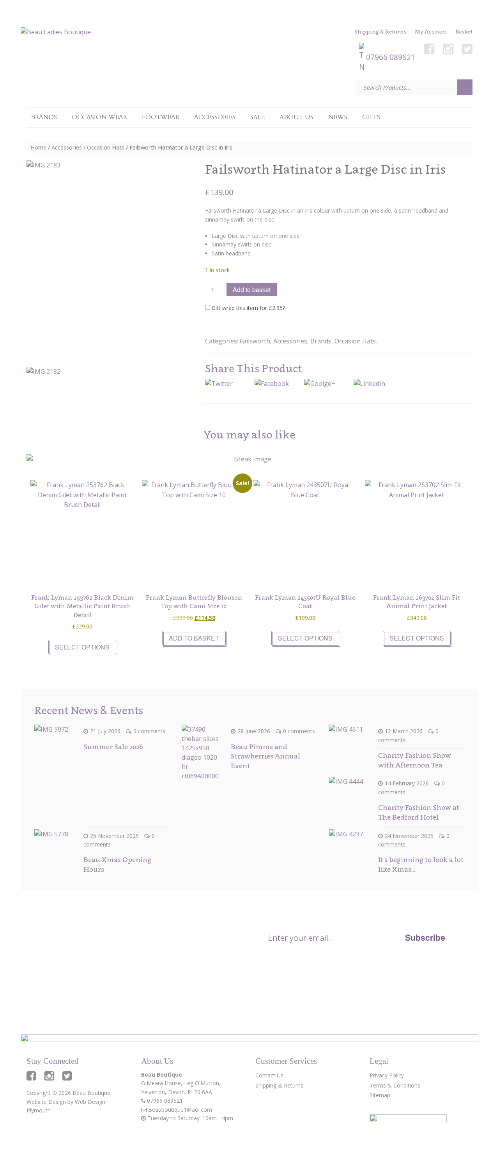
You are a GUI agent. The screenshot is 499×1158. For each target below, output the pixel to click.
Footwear (160, 117)
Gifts (371, 117)
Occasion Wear (99, 117)
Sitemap (380, 1095)
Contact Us (269, 1075)
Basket (463, 31)
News (337, 117)
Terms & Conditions (395, 1085)
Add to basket (252, 289)
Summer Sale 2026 (113, 747)
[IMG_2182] (47, 387)
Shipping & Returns (380, 31)
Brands (44, 117)
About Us (296, 117)
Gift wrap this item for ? (247, 307)
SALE (257, 117)
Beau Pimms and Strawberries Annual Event (265, 756)
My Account (431, 31)
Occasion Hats (105, 147)
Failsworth (255, 341)
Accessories (214, 117)
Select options (82, 646)
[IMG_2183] (93, 260)
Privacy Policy (376, 958)
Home (38, 147)
